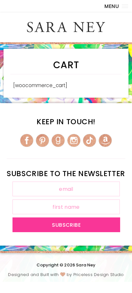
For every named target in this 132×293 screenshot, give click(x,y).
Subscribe (66, 225)
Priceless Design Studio (98, 274)
